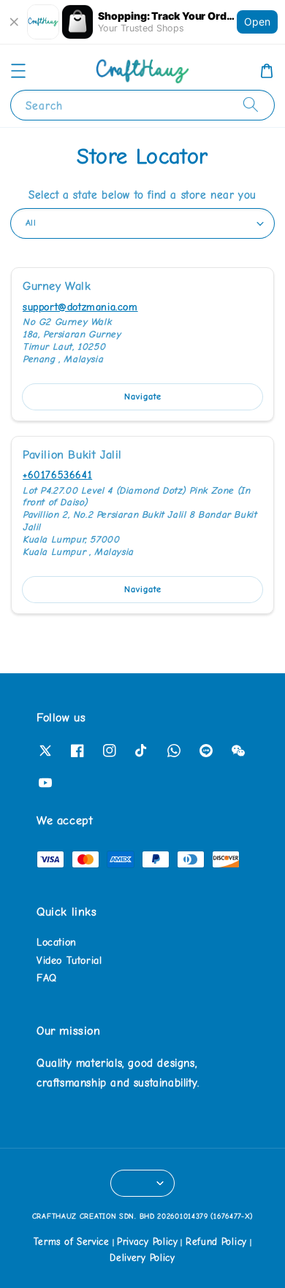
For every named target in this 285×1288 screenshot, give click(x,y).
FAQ (47, 978)
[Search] (250, 105)
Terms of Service (72, 1241)
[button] (18, 71)
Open (257, 21)
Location (57, 942)
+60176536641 (57, 475)
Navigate (143, 396)
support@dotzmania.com (80, 307)
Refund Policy (216, 1241)
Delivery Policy (142, 1257)
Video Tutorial (69, 960)
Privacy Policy (147, 1241)
